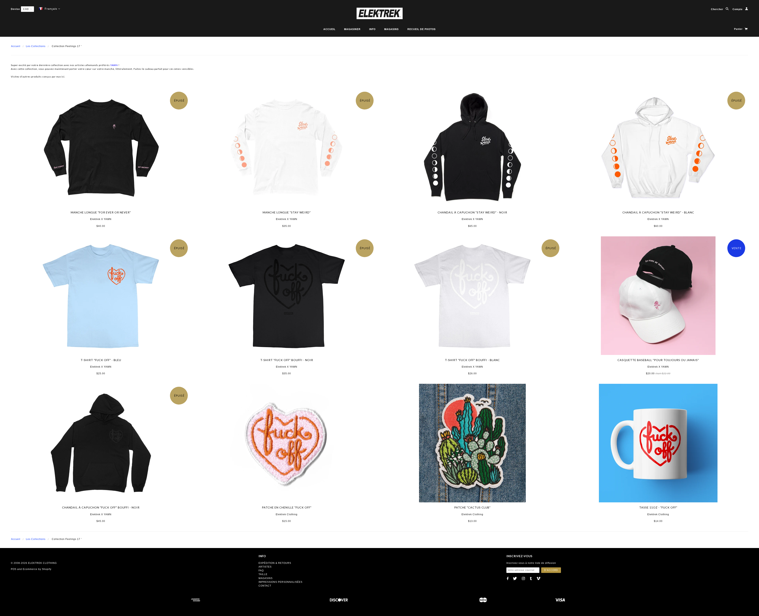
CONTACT (265, 585)
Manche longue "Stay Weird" (287, 212)
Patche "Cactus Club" (472, 507)
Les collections (35, 46)
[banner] (379, 13)
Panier (738, 29)
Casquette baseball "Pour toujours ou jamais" (658, 360)
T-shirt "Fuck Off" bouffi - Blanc (472, 360)
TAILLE (263, 574)
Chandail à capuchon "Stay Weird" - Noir (472, 212)
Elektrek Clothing (286, 514)
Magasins (391, 29)
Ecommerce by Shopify (37, 569)
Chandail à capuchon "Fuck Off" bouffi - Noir (101, 507)
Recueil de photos (421, 29)
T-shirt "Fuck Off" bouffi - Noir (286, 360)
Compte (738, 9)
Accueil (329, 29)
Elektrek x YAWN (100, 219)
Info (372, 29)
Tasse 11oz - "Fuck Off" (658, 507)
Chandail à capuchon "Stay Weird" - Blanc (658, 212)
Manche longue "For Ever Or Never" (101, 212)
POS (13, 569)
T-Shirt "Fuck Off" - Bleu (101, 360)
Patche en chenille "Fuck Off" (287, 507)
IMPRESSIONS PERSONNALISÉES (280, 582)
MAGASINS (266, 578)
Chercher (717, 9)
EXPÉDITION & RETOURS (275, 563)
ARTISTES (265, 566)
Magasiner (352, 29)
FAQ (261, 570)
